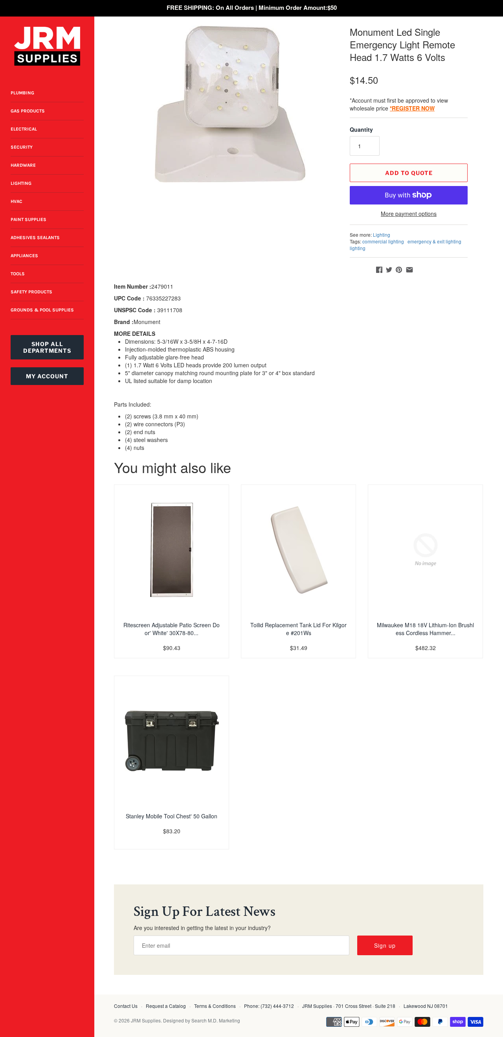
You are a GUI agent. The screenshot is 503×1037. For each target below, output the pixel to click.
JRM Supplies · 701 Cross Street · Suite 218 (348, 1005)
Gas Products (28, 111)
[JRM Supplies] (47, 46)
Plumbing (22, 93)
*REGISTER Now (412, 108)
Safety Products (31, 292)
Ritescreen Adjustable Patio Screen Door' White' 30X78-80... (171, 629)
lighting (357, 248)
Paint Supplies (28, 219)
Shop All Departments (47, 347)
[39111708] (230, 104)
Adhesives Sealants (35, 237)
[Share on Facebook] (379, 270)
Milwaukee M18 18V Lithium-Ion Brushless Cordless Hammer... (425, 629)
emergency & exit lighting (434, 241)
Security (22, 147)
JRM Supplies (146, 1020)
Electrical (24, 129)
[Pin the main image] (399, 270)
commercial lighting (383, 241)
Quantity (361, 129)
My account (47, 376)
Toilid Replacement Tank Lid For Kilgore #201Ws (298, 629)
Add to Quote (409, 172)
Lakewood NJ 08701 (426, 1005)
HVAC (16, 201)
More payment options (409, 213)
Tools (18, 273)
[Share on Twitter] (389, 270)
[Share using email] (409, 270)
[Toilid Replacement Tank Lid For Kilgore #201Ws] (298, 550)
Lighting (21, 183)
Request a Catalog (166, 1005)
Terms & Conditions (215, 1005)
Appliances (24, 255)
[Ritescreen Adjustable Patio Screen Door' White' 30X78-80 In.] (171, 550)
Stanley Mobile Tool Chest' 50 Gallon (171, 816)
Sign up (385, 945)
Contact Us (126, 1005)
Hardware (23, 165)
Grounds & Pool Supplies (42, 310)
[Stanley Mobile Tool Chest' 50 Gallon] (171, 741)
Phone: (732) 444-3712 (269, 1005)
